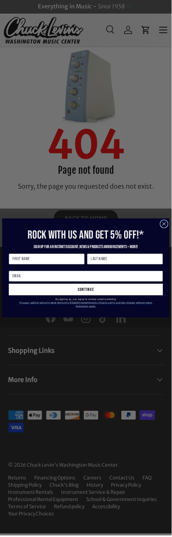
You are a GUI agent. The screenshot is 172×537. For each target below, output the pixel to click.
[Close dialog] (164, 223)
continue (86, 289)
